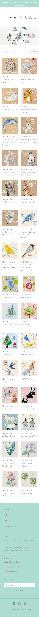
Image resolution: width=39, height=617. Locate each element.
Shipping (7, 520)
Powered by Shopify (25, 610)
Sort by (4, 49)
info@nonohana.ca (15, 562)
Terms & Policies (10, 526)
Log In (6, 514)
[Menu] (35, 17)
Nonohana (16, 610)
